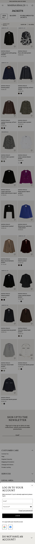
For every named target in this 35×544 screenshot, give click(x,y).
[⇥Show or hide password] (31, 507)
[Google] (4, 527)
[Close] (32, 485)
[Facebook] (10, 527)
